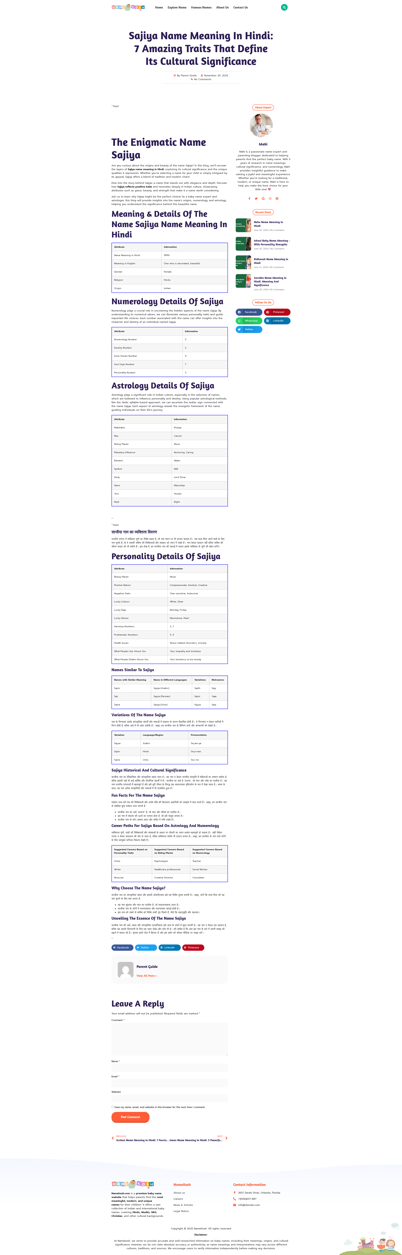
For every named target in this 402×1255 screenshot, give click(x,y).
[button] (284, 7)
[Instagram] (270, 198)
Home (159, 7)
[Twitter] (256, 198)
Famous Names (201, 7)
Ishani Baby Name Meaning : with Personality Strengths (272, 242)
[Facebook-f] (249, 198)
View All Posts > (147, 975)
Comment (118, 1020)
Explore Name (177, 7)
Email (115, 1076)
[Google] (263, 198)
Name (115, 1061)
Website (116, 1092)
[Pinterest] (277, 198)
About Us (222, 7)
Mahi (263, 144)
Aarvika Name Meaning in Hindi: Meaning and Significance (270, 281)
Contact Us (240, 7)
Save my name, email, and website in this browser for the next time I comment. (159, 1107)
